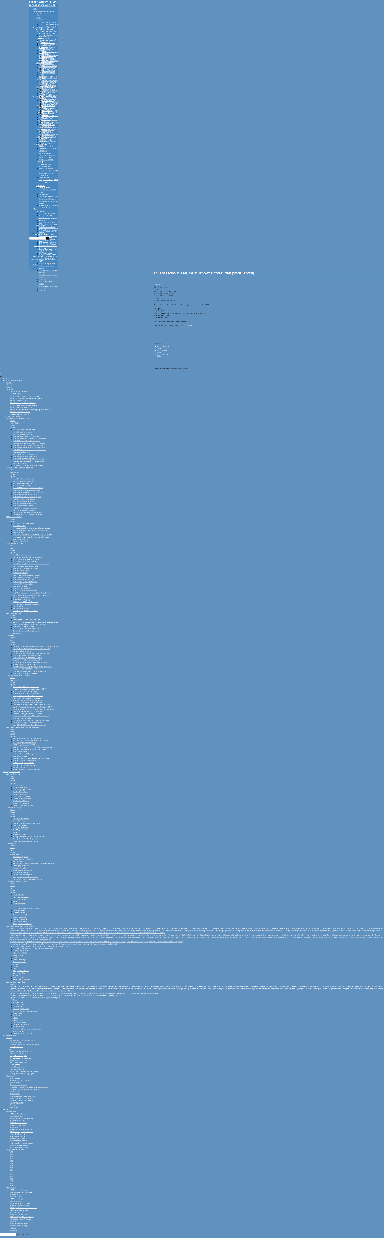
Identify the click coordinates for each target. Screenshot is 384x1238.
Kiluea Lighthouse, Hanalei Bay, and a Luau (48, 72)
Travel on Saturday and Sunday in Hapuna (26, 631)
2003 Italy (42, 288)
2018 (11, 1163)
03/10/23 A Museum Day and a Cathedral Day (28, 488)
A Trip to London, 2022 (20, 541)
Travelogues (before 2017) (11, 772)
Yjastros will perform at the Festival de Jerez (27, 512)
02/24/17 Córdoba (19, 767)
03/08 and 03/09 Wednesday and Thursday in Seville (29, 749)
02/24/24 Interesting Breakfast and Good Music (28, 459)
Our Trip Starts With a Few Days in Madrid (26, 839)
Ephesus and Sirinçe (19, 960)
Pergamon (16, 1015)
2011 (11, 1179)
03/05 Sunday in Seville (20, 756)
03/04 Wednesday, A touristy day (23, 579)
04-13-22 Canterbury (49, 60)
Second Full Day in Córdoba (22, 799)
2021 (11, 1156)
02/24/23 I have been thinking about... (25, 503)
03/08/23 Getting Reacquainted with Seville (26, 490)
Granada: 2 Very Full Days (21, 794)
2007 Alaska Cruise (16, 1201)
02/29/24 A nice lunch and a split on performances (29, 447)
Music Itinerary (44, 60)
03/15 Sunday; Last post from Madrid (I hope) (49, 73)
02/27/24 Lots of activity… (21, 452)
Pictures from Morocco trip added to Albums (24, 1089)
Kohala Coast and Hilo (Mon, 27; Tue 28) (26, 629)
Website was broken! (46, 169)
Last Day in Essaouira (49, 120)
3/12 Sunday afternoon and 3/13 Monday (26, 745)
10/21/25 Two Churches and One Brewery (23, 405)
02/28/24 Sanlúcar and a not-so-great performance (29, 450)
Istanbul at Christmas (46, 160)
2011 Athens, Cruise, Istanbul (19, 1145)
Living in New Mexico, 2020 (48, 180)
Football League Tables (47, 184)
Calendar (39, 13)
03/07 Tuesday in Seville (20, 752)
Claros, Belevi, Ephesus (50, 106)
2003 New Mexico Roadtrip (48, 286)
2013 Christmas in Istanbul (48, 247)
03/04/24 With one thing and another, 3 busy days (29, 443)
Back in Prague (17, 1013)
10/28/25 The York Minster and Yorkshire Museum (26, 398)
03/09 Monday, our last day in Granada (25, 568)
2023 (40, 221)
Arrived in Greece (18, 977)
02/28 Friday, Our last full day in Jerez (25, 591)
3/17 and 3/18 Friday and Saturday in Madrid (27, 738)
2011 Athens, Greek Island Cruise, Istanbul (20, 926)
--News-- (39, 162)
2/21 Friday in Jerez (19, 606)
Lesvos (15, 957)
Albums (35, 209)
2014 (11, 1172)
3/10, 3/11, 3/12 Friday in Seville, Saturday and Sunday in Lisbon (33, 747)
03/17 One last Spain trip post (22, 555)
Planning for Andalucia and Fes (23, 805)
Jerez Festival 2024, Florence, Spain (17, 418)
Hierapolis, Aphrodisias (20, 868)
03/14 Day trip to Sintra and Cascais (24, 743)
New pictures (14, 1105)
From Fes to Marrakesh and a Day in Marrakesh (28, 908)
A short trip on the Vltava (21, 1009)
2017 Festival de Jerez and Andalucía (21, 1132)
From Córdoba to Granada (21, 796)
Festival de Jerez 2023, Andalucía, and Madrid (27, 515)
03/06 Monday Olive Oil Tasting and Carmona (27, 754)
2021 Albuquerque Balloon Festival (21, 1192)
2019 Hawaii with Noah (44, 63)
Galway (44, 130)
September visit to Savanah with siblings (23, 1040)
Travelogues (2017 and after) (43, 27)
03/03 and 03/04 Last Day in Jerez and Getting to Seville (31, 758)
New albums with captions (48, 197)
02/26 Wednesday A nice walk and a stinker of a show (30, 595)
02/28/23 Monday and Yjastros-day (24, 499)
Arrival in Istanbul (18, 1031)
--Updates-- (40, 185)
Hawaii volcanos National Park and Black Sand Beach (30, 624)
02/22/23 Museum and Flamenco (23, 506)
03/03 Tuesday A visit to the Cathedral (25, 582)
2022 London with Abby (44, 48)
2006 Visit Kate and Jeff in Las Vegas (21, 1203)
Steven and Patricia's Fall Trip (22, 1033)
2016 (11, 1167)
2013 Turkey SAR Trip (13, 843)
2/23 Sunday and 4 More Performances (25, 602)
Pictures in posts (15, 1091)
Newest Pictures (15, 1094)
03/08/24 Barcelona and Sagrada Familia (26, 436)
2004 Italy (42, 279)
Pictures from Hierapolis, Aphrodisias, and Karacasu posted (48, 201)
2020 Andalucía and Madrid (48, 225)
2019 (11, 1161)
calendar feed (189, 325)
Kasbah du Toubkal (19, 904)
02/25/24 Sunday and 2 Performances (25, 456)
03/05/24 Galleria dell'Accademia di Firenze (26, 441)
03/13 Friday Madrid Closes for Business (26, 559)
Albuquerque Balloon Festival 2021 (21, 1058)
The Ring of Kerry (48, 135)
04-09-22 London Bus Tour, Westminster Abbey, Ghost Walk (32, 535)
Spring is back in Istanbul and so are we (25, 877)
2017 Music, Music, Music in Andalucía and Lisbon (22, 727)
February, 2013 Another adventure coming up (27, 879)
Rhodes (15, 964)
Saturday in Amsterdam (20, 919)
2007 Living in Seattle (16, 1194)
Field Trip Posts (15, 854)
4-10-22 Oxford (18, 532)
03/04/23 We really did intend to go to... (25, 494)
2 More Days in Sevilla (20, 825)
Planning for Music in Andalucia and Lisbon (26, 770)
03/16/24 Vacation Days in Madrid (24, 430)
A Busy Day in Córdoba (20, 828)
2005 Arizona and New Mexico (19, 1214)
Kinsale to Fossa (48, 137)
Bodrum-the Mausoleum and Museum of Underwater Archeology (34, 863)
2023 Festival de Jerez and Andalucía (21, 1118)
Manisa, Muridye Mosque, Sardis (23, 870)
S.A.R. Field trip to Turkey (18, 1069)
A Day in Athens (18, 975)
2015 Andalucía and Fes (47, 240)
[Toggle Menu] (1, 376)
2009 (11, 1183)
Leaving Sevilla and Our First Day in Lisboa (26, 823)
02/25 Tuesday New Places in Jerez (24, 597)
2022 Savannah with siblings (48, 228)
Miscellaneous (41, 226)
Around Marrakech (19, 906)
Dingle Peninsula (48, 132)
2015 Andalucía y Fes (13, 774)
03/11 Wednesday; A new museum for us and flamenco (31, 564)
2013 (11, 1174)
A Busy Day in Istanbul (20, 953)
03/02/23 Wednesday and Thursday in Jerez (27, 497)
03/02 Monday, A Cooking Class (23, 584)
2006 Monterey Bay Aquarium (19, 1206)
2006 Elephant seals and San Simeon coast (23, 1208)
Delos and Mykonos (19, 962)
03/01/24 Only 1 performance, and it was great (28, 445)
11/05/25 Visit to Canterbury (48, 22)
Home (35, 9)
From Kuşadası (14, 1107)
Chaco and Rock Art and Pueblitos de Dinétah (24, 1045)
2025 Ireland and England (47, 213)
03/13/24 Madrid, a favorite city (23, 432)
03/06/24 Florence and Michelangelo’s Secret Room (29, 439)
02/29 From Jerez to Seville (21, 588)
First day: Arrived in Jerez (21, 608)
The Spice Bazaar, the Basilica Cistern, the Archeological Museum (50, 125)
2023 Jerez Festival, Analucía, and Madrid (19, 468)
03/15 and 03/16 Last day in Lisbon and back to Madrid (30, 740)
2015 (11, 1170)
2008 (11, 1185)
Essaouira (16, 901)
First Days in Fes (48, 90)
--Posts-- (9, 1038)
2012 (11, 1176)
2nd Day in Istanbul (19, 1027)
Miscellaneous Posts (40, 144)
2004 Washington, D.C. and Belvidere (22, 1217)
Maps (41, 74)
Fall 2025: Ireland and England (43, 11)
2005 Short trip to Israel (47, 264)
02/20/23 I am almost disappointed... (24, 510)
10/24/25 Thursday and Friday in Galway (23, 403)
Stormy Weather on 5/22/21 (48, 178)
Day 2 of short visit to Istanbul (22, 875)
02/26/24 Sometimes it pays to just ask (25, 454)
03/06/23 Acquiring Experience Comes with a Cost (29, 492)
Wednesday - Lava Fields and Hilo (23, 626)
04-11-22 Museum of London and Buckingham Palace (30, 530)
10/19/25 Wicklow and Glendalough (21, 407)
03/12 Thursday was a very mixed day (25, 562)
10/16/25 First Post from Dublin (20, 412)
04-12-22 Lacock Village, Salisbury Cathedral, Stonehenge (50, 64)
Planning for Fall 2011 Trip (21, 980)
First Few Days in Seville (20, 792)
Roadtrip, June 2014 (45, 153)
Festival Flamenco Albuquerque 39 (21, 1051)
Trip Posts (39, 20)
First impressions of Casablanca (23, 915)
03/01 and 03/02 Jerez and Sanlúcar (24, 761)
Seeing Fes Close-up (19, 910)
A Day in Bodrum (18, 1020)
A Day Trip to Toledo (19, 834)
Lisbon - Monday (48, 114)
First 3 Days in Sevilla (19, 830)
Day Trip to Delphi (19, 973)
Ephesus (15, 1018)
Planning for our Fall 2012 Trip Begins (22, 1074)
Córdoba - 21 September (21, 803)
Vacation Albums (41, 211)
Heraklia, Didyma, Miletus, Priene (23, 859)
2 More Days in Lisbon (50, 101)
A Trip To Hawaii (18, 633)
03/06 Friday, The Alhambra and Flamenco (26, 575)
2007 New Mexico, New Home (20, 1199)
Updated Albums (44, 194)
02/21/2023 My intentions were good (25, 508)
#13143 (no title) (44, 182)
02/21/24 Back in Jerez (20, 463)
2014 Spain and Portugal (14, 807)
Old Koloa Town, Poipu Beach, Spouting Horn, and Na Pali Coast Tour (50, 78)
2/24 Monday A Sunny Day (21, 600)
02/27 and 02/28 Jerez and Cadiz (23, 763)
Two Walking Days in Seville (22, 790)
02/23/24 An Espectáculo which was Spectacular (28, 461)
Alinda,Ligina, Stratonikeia (21, 866)
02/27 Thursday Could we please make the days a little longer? (33, 593)
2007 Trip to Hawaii (45, 237)
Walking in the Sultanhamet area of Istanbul (27, 1029)
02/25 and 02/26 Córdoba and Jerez (24, 765)
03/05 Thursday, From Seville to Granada (26, 577)
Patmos (15, 966)
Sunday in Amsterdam (20, 917)
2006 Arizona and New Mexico (19, 1210)
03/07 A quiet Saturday (20, 573)
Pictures (38, 18)
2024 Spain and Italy (46, 216)
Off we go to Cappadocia (21, 1024)
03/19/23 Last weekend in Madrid (23, 479)
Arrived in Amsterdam (20, 922)
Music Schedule (44, 36)
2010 (11, 1181)
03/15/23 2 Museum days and (22, 483)
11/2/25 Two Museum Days (48, 24)
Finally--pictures (44, 188)
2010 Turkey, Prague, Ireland (15, 982)
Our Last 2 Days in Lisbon (21, 819)
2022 (40, 223)
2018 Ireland (40, 70)
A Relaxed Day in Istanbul (21, 951)
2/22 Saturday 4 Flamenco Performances (26, 604)
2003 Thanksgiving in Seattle (19, 1223)
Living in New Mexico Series (45, 218)
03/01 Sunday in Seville (20, 586)
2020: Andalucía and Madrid (45, 56)
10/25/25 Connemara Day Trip (19, 401)
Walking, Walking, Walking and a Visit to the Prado (29, 837)
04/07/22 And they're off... (21, 539)
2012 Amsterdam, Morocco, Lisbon (21, 1143)
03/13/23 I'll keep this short (21, 486)
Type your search (23, 1234)
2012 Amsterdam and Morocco (16, 881)
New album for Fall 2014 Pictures (20, 1080)
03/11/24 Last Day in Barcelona (23, 434)
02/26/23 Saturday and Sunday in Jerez (25, 501)
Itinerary (38, 15)
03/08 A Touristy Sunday (21, 571)
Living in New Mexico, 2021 (48, 171)
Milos (14, 968)
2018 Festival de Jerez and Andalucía (18, 676)
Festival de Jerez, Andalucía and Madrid (25, 611)
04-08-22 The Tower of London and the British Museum (31, 537)
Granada (15, 832)
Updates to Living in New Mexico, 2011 (22, 1096)
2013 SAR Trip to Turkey (17, 1138)
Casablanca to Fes (19, 913)
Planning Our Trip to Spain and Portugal (25, 841)
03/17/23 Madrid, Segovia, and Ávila (24, 481)
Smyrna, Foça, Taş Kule (20, 872)
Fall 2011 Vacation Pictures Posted (21, 1098)
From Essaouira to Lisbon (21, 897)
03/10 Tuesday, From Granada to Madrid (26, 566)
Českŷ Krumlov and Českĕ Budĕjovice (25, 1011)
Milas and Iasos (18, 861)
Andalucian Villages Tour (20, 787)
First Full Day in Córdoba (21, 801)
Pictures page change (17, 1103)
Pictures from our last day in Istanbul (21, 1100)
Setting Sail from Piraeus (21, 971)
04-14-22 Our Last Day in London (23, 524)
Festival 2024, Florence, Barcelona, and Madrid (28, 465)
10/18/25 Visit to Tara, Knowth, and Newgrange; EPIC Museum (30, 410)
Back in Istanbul (18, 955)
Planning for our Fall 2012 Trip (22, 924)
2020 (11, 1159)
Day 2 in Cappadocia (19, 1022)
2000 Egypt (42, 290)
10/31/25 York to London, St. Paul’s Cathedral (24, 396)
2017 (11, 1165)
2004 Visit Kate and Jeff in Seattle (20, 1219)
